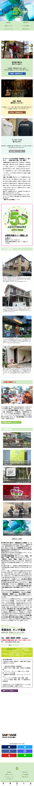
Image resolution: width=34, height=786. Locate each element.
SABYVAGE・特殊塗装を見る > (17, 112)
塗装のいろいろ (9, 774)
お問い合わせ (25, 776)
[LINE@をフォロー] (24, 755)
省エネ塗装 (22, 594)
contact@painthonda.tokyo (12, 641)
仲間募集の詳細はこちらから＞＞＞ (11, 422)
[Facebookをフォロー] (9, 751)
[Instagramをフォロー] (24, 751)
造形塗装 (5, 594)
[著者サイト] (9, 747)
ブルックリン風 (20, 600)
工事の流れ (25, 772)
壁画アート (13, 594)
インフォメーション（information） (9, 777)
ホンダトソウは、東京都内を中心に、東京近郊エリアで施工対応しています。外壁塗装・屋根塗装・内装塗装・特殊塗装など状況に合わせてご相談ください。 (17, 652)
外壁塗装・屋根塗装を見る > (17, 73)
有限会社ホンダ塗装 (21, 542)
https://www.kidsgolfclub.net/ (13, 342)
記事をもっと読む (17, 538)
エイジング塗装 (26, 592)
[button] (30, 387)
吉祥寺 (28, 544)
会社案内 (9, 772)
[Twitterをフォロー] (24, 747)
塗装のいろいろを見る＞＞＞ (9, 690)
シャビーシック (20, 602)
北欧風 (12, 600)
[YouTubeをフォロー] (9, 755)
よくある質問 (25, 774)
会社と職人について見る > (17, 151)
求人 (10, 645)
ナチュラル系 (10, 602)
